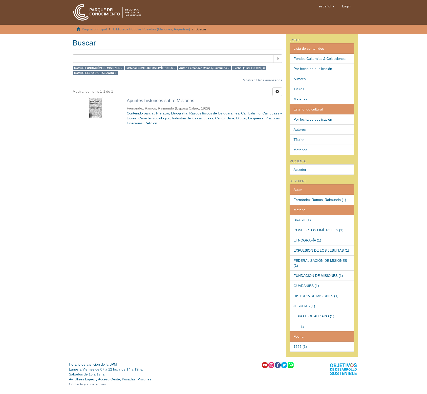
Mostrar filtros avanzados (262, 80)
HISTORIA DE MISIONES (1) (316, 296)
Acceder (300, 170)
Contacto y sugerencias (87, 384)
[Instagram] (271, 365)
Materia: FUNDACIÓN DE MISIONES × (98, 67)
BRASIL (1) (302, 220)
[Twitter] (284, 365)
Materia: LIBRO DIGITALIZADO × (95, 72)
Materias (300, 99)
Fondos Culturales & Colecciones (319, 59)
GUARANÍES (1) (306, 286)
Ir (278, 59)
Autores (300, 79)
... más (299, 326)
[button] (326, 6)
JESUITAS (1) (304, 306)
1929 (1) (300, 347)
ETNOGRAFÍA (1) (307, 240)
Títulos (299, 89)
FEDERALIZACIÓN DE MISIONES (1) (320, 263)
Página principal (94, 29)
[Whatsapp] (290, 365)
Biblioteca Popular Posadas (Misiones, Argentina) (151, 29)
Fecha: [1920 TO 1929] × (249, 67)
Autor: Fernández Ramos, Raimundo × (204, 67)
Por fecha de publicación (313, 69)
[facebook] (278, 365)
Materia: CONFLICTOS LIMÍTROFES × (151, 67)
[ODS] (343, 369)
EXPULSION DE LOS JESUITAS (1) (321, 250)
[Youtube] (265, 365)
